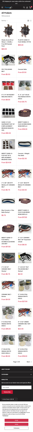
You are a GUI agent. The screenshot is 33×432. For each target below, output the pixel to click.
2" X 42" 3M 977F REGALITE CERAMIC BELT (24, 185)
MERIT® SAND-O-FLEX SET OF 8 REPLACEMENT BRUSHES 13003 (7, 156)
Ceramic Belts (22, 69)
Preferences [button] (5, 415)
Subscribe (7, 392)
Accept (16, 420)
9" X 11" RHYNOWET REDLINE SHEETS (8, 95)
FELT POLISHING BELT (7, 70)
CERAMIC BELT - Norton (7, 295)
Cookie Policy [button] (23, 412)
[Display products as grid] (28, 20)
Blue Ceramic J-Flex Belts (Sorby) (8, 211)
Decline (16, 424)
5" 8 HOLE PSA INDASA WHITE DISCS (6, 324)
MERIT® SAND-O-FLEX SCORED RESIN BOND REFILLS (24, 124)
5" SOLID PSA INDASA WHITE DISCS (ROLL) (6, 351)
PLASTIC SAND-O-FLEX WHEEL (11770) (24, 41)
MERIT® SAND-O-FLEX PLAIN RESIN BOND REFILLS (24, 212)
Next (28, 362)
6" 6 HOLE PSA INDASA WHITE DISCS (23, 351)
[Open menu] (2, 7)
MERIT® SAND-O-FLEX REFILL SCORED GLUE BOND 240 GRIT (8, 240)
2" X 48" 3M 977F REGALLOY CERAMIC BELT (8, 185)
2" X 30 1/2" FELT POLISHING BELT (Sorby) (23, 269)
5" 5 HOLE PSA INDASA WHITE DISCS (23, 296)
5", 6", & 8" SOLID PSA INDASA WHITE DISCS (24, 97)
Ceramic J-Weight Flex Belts (23, 154)
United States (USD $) (8, 399)
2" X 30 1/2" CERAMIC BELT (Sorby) (6, 269)
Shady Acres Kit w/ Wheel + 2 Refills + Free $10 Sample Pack (7, 43)
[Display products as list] (30, 20)
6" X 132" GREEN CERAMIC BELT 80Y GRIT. (24, 324)
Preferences (16, 428)
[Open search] (24, 7)
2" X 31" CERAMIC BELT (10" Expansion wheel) (24, 239)
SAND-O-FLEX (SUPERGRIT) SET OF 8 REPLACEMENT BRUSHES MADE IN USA (8, 126)
